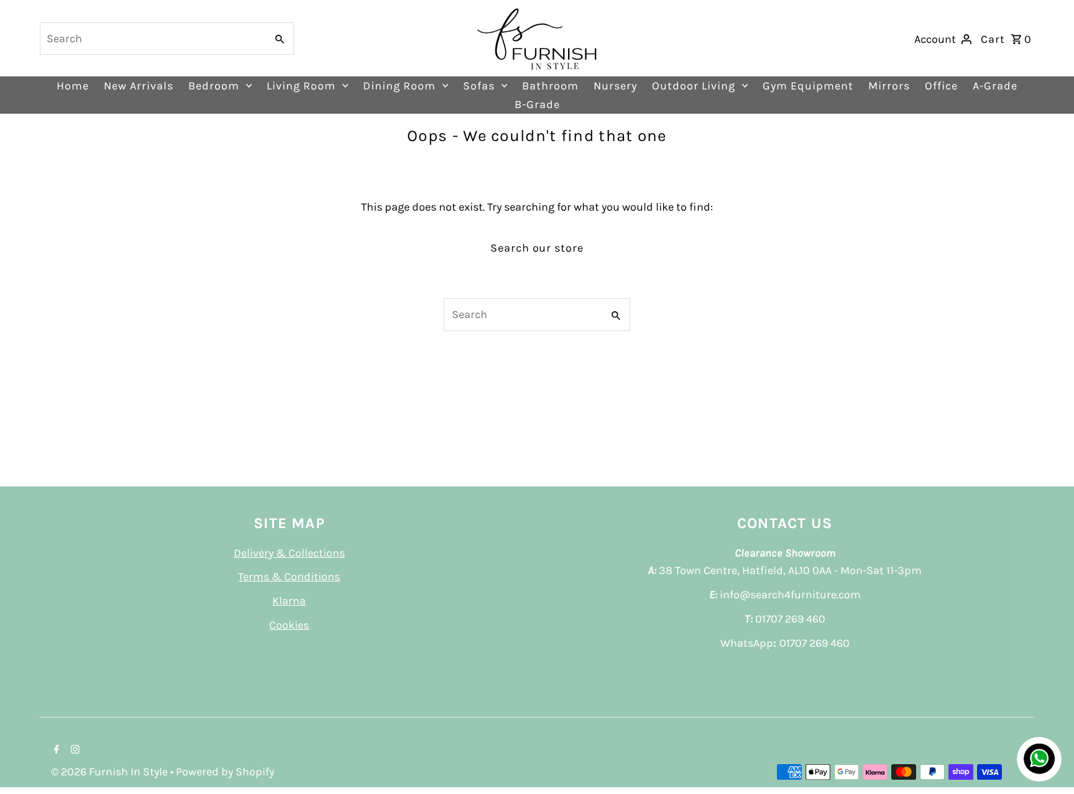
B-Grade (537, 104)
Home (73, 86)
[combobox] (152, 38)
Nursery (615, 86)
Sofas (479, 86)
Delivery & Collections (289, 553)
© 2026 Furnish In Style (110, 771)
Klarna (289, 601)
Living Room (301, 86)
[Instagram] (74, 750)
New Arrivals (138, 86)
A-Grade (995, 86)
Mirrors (889, 86)
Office (941, 86)
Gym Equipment (808, 86)
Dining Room (399, 86)
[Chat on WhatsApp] (1039, 759)
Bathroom (550, 86)
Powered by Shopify (225, 771)
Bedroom (213, 86)
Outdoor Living (693, 86)
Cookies (289, 625)
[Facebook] (55, 750)
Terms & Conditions (289, 576)
